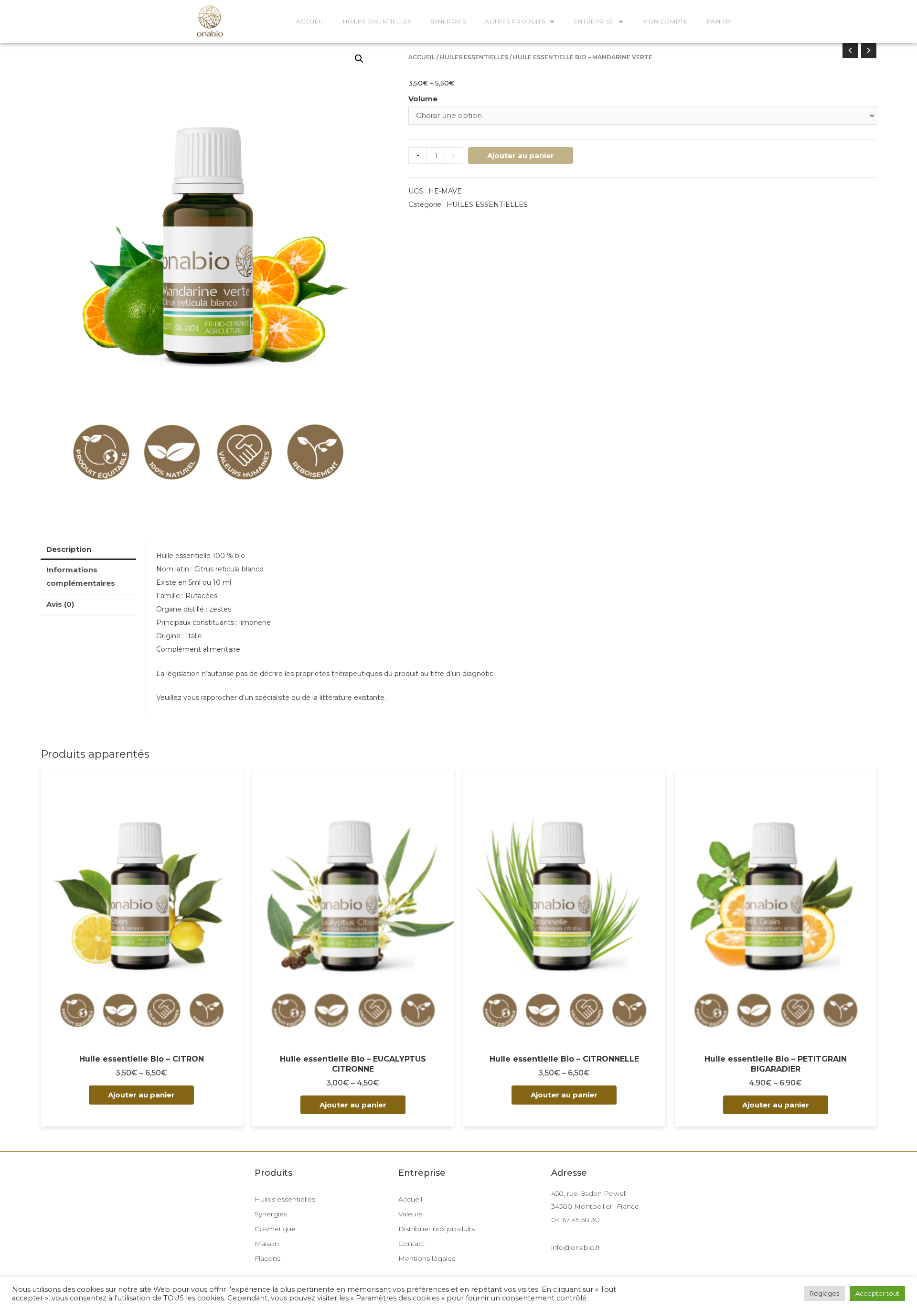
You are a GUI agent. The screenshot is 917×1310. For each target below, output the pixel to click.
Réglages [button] (824, 1293)
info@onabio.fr (575, 1247)
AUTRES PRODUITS (515, 21)
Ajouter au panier (520, 155)
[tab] (88, 549)
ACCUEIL (310, 21)
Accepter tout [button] (877, 1293)
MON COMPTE (665, 21)
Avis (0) (60, 604)
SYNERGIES (448, 21)
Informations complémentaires (80, 576)
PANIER (719, 21)
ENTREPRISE (594, 21)
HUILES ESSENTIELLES (377, 21)
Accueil (421, 57)
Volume (422, 98)
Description (68, 549)
